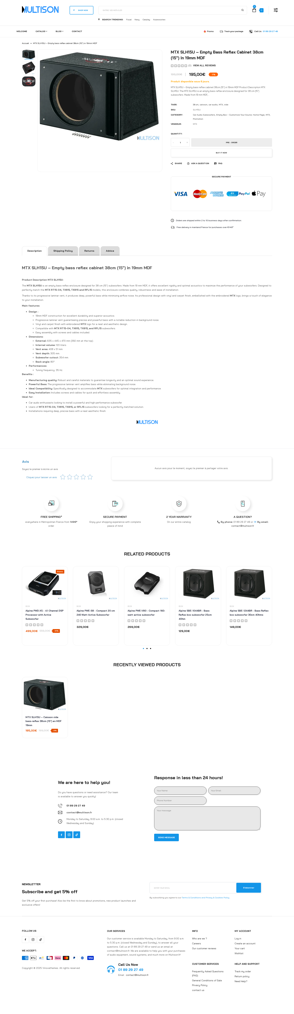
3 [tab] (150, 648)
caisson (203, 104)
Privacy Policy (199, 985)
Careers (196, 943)
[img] (179, 65)
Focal (129, 19)
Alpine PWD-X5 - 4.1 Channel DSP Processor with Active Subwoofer (44, 614)
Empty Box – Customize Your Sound (234, 114)
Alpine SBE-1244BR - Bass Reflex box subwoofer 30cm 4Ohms (249, 612)
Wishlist (239, 953)
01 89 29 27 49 (270, 31)
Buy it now (221, 153)
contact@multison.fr (137, 975)
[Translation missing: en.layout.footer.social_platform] (61, 834)
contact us (198, 990)
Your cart (240, 948)
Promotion (198, 119)
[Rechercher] (242, 10)
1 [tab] (143, 648)
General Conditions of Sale (207, 980)
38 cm (196, 104)
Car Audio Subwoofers (204, 114)
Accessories (159, 19)
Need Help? (241, 981)
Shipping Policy (63, 250)
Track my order (243, 971)
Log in (238, 938)
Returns (89, 250)
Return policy (242, 976)
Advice (110, 250)
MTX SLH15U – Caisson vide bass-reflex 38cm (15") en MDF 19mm (43, 721)
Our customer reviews (204, 948)
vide (226, 104)
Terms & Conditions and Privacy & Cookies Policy (205, 897)
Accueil (25, 43)
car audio (213, 104)
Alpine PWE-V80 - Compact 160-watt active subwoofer (146, 612)
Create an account (245, 943)
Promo (210, 31)
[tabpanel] (44, 605)
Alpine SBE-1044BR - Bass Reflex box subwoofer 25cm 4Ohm (195, 614)
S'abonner (248, 888)
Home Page (259, 114)
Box (28, 606)
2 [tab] (147, 648)
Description (34, 250)
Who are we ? (199, 938)
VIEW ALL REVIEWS (204, 65)
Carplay (146, 19)
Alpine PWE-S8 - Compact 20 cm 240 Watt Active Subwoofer (96, 612)
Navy (137, 19)
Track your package (233, 31)
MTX (221, 104)
